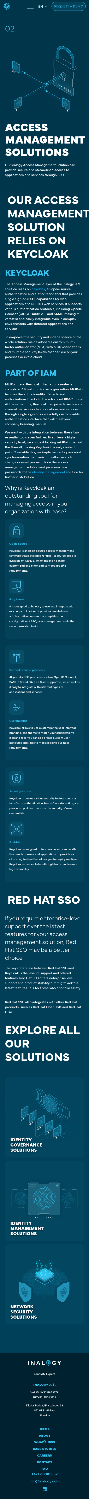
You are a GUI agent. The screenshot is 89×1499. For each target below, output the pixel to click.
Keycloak (38, 288)
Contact (44, 1461)
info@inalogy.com (45, 1480)
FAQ (44, 1468)
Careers (44, 1455)
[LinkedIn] (44, 1490)
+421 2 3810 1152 (44, 1473)
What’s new (44, 1441)
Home (44, 1428)
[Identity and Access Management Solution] (7, 6)
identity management (48, 471)
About (44, 1435)
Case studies (44, 1448)
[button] (42, 6)
